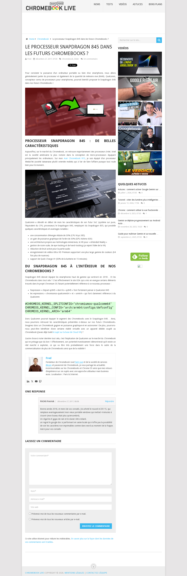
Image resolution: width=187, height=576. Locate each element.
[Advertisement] (93, 22)
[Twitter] (32, 381)
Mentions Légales (74, 573)
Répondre (109, 401)
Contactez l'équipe (96, 573)
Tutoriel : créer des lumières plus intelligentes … (139, 200)
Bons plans (155, 4)
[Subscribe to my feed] (140, 267)
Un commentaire (90, 59)
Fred (29, 59)
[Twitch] (40, 381)
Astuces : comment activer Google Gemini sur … (139, 189)
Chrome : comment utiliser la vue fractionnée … (139, 210)
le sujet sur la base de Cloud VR (67, 332)
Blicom (49, 365)
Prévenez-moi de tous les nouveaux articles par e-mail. (55, 519)
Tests (109, 4)
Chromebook (67, 59)
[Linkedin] (28, 381)
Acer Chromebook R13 (74, 158)
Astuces (138, 4)
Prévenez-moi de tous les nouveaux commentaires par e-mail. (58, 514)
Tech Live (79, 362)
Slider (76, 59)
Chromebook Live (34, 573)
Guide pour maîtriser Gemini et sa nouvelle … (138, 234)
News (97, 4)
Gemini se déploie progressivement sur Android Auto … (139, 222)
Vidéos (123, 4)
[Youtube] (36, 381)
